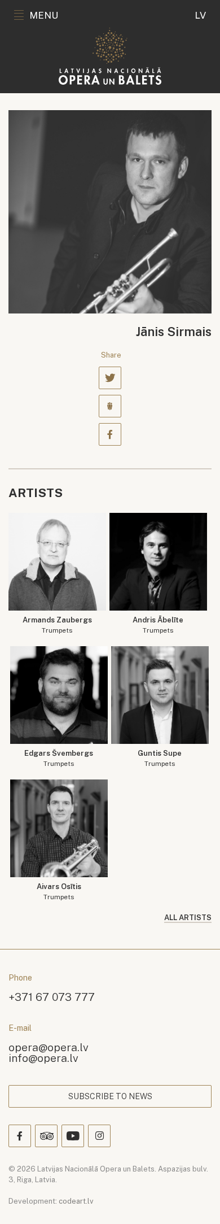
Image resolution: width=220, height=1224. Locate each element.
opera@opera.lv (48, 1046)
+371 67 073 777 (51, 996)
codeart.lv (76, 1201)
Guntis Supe (160, 758)
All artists (188, 917)
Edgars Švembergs (58, 758)
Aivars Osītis (59, 891)
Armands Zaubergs (57, 625)
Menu (43, 15)
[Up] (195, 1199)
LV (200, 15)
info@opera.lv (43, 1057)
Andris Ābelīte (158, 625)
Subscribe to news (110, 1096)
